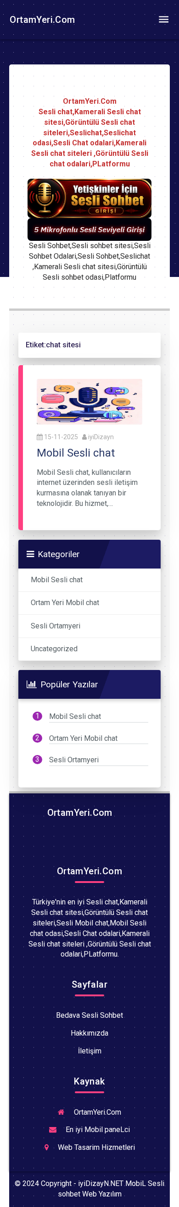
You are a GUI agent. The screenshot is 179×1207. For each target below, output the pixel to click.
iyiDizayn (101, 437)
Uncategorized (54, 648)
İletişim (89, 1051)
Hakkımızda (89, 1033)
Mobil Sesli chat (57, 579)
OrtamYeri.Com (41, 19)
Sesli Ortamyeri (55, 626)
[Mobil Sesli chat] (89, 401)
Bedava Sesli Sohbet (89, 1015)
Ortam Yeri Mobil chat (65, 602)
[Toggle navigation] (163, 19)
